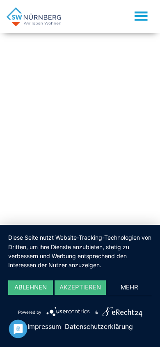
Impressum (44, 326)
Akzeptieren (80, 287)
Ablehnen (30, 287)
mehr (129, 287)
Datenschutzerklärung (99, 326)
